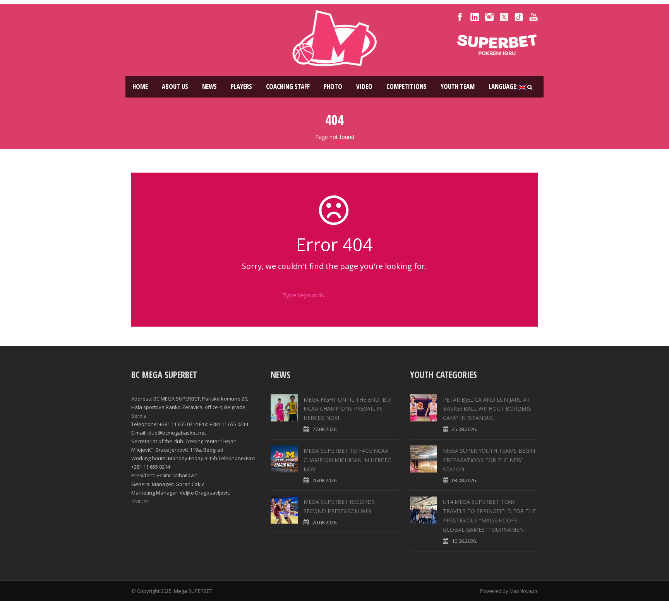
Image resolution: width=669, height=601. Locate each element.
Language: (504, 86)
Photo (333, 86)
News (209, 86)
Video (364, 86)
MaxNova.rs (523, 590)
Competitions (406, 86)
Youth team (458, 86)
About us (175, 86)
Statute (139, 501)
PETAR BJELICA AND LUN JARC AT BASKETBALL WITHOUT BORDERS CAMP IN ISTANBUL (487, 409)
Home (140, 86)
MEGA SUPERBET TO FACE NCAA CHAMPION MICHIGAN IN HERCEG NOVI (347, 460)
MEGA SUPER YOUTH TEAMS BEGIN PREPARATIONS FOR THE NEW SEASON (489, 460)
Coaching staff (288, 86)
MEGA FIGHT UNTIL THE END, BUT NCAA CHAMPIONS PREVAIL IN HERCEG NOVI (349, 409)
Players (241, 86)
